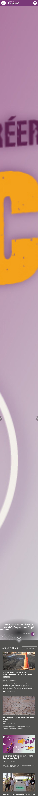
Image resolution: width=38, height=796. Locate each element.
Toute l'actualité (30, 648)
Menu (35, 3)
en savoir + (26, 633)
